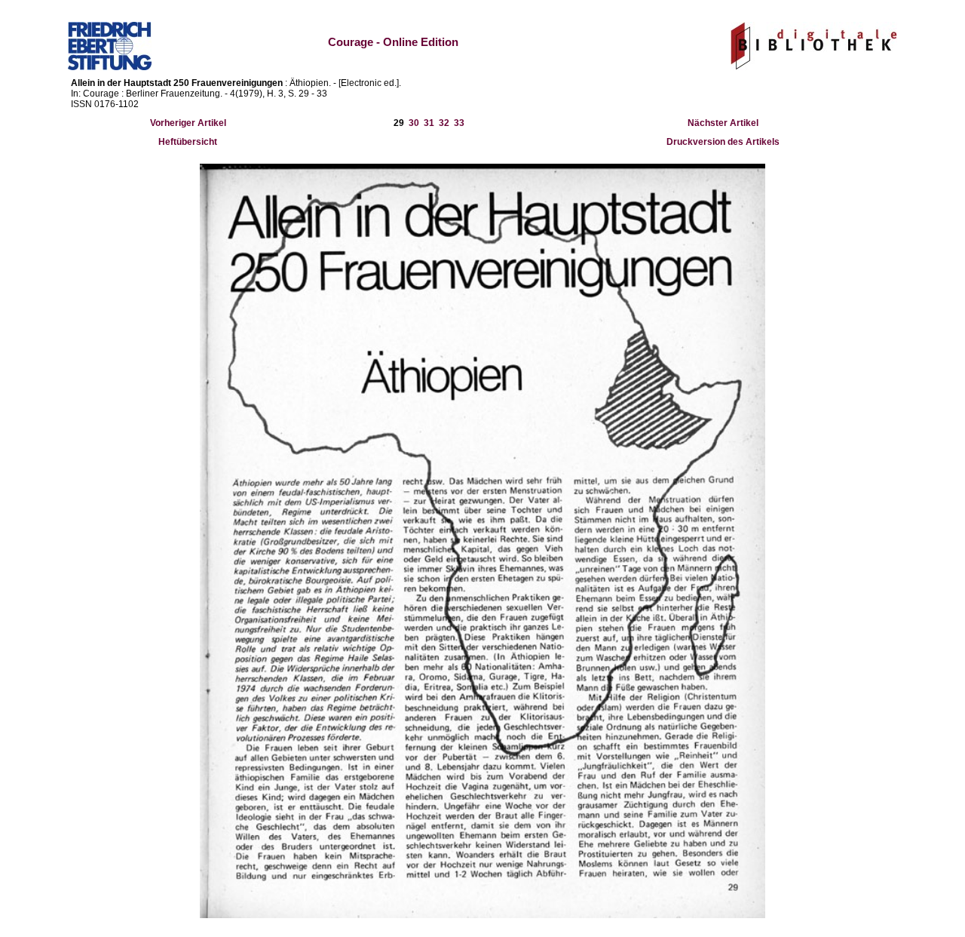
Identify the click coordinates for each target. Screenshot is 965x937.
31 (429, 123)
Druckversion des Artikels (723, 142)
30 (414, 123)
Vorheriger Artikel (188, 123)
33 (459, 123)
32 (444, 123)
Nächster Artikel (723, 123)
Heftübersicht (187, 142)
